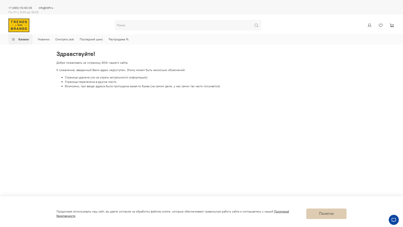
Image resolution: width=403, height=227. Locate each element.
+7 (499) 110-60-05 (20, 7)
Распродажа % (119, 39)
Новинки (44, 39)
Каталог (23, 39)
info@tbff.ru (46, 7)
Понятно (326, 213)
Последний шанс (91, 39)
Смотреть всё (64, 39)
